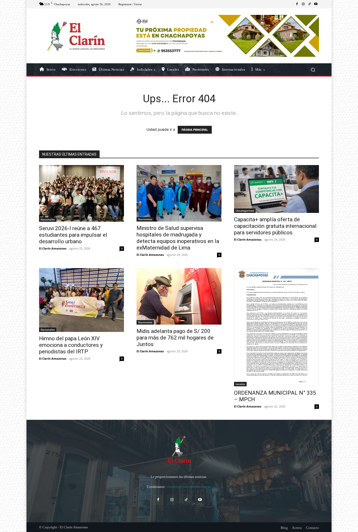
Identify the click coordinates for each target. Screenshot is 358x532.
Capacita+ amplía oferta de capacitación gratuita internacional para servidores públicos (275, 226)
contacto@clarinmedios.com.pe (188, 487)
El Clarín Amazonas (52, 248)
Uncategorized (245, 210)
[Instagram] (303, 4)
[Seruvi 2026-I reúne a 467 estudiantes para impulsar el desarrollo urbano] (81, 193)
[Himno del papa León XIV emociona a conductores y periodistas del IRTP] (81, 300)
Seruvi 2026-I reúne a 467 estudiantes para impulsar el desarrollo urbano (73, 235)
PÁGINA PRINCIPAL (195, 130)
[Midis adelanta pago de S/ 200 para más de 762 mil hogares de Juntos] (179, 296)
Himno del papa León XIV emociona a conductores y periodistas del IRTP (71, 345)
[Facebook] (297, 4)
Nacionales (48, 219)
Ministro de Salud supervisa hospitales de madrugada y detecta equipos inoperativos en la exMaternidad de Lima (178, 238)
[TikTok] (309, 4)
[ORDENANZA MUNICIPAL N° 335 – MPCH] (276, 327)
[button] (313, 70)
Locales (240, 384)
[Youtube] (316, 4)
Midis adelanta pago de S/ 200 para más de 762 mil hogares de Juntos (175, 337)
